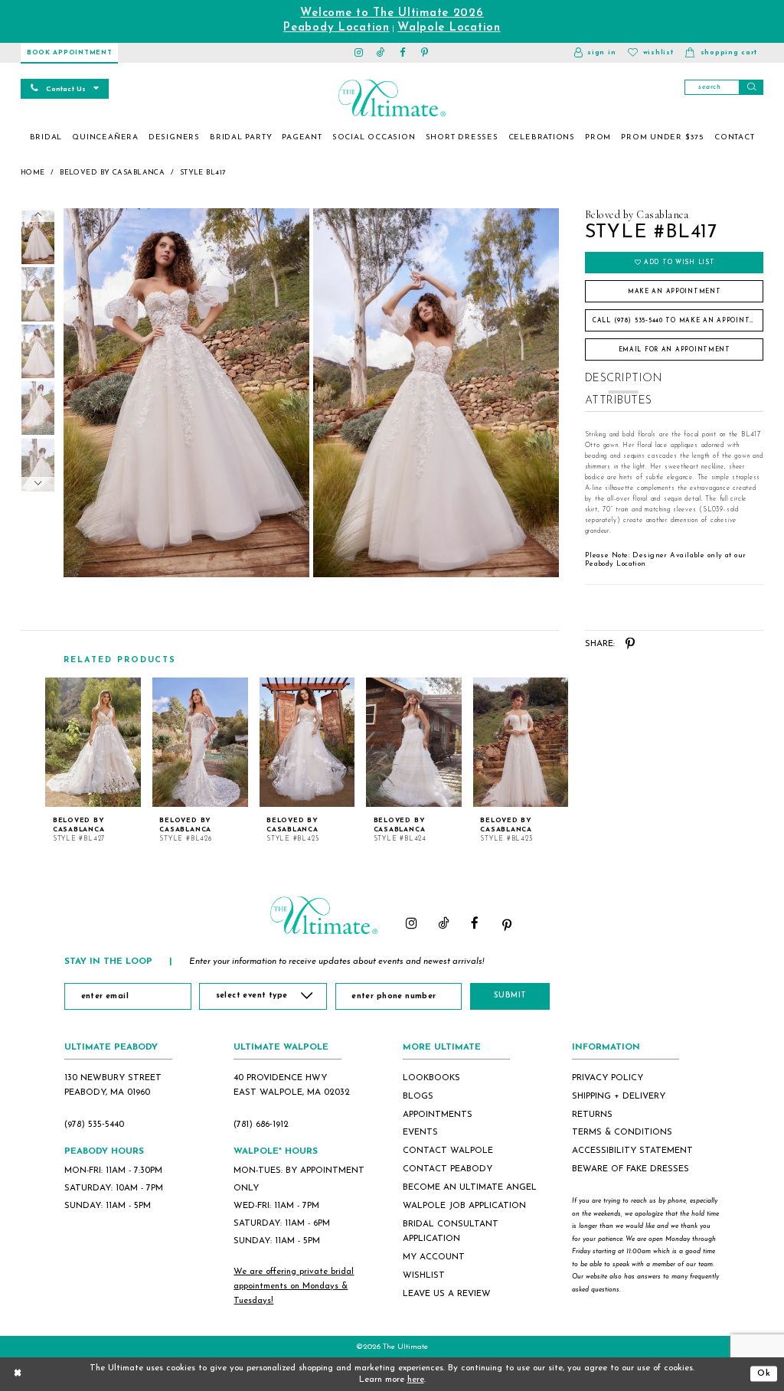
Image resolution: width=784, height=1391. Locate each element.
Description (623, 378)
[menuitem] (45, 137)
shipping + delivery (618, 1096)
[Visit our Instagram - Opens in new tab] (359, 53)
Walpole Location (449, 28)
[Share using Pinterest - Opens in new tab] (630, 644)
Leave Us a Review (447, 1293)
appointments (437, 1114)
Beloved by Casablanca (112, 172)
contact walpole (448, 1150)
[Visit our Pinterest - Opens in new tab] (425, 53)
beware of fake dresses (630, 1169)
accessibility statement (632, 1150)
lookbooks (431, 1077)
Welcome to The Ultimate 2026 (391, 13)
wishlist (424, 1275)
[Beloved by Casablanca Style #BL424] (414, 743)
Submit (510, 995)
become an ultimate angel (470, 1187)
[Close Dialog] (17, 1373)
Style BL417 (203, 172)
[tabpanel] (184, 392)
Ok (764, 1373)
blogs (418, 1096)
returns (592, 1114)
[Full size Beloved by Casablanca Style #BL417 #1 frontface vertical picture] (436, 392)
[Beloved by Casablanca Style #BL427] (93, 743)
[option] (93, 760)
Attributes (618, 401)
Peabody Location (336, 28)
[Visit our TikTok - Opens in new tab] (381, 53)
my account (434, 1257)
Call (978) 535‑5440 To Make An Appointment (678, 321)
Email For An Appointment (674, 350)
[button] (595, 53)
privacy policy (607, 1077)
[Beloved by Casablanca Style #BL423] (521, 743)
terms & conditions (622, 1132)
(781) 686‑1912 (261, 1124)
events (420, 1132)
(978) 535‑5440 (94, 1124)
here (415, 1379)
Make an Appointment (674, 292)
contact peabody (447, 1169)
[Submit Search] (751, 87)
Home (33, 172)
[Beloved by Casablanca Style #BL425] (307, 743)
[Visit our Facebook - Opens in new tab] (403, 53)
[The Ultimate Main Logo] (391, 98)
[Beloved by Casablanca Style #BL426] (200, 743)
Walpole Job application (464, 1205)
